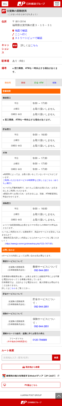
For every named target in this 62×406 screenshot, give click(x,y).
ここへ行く (21, 34)
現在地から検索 (33, 366)
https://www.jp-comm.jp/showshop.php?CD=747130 (29, 243)
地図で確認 (21, 30)
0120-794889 (40, 339)
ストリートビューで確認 (28, 37)
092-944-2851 (41, 270)
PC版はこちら (31, 384)
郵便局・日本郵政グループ (31, 4)
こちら (34, 45)
